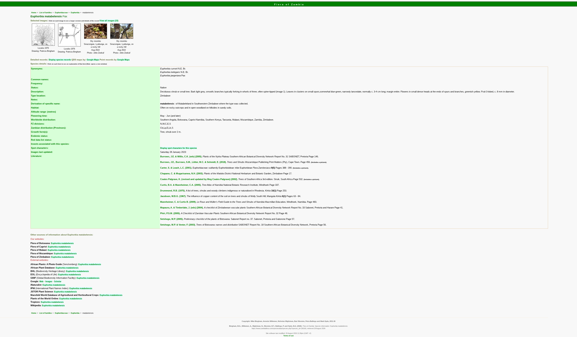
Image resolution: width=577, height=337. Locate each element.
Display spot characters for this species (178, 148)
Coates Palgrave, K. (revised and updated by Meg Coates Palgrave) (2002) (198, 179)
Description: (37, 91)
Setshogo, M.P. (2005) (171, 219)
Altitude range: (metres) (43, 111)
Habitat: (35, 107)
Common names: (40, 79)
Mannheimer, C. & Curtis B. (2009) (178, 202)
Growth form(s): (39, 132)
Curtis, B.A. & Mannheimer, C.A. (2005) (180, 185)
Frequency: (37, 83)
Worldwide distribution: (43, 119)
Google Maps (93, 60)
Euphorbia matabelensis (62, 243)
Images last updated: (42, 152)
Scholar (57, 281)
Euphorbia (75, 13)
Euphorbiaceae (61, 13)
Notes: (34, 99)
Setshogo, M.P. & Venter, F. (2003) (177, 224)
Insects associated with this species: (50, 144)
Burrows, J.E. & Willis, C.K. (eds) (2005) (180, 156)
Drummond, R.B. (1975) (172, 190)
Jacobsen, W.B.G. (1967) (173, 196)
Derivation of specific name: (45, 103)
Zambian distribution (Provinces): (48, 128)
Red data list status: (41, 140)
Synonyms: (37, 68)
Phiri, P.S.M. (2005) (170, 213)
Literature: (36, 156)
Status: (34, 87)
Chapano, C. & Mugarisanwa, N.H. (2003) (181, 173)
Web (41, 281)
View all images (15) (109, 21)
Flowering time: (39, 115)
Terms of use (288, 336)
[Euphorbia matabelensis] (43, 34)
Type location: (38, 95)
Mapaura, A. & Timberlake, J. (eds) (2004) (181, 207)
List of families (45, 13)
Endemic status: (39, 136)
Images (48, 281)
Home (33, 13)
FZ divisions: (37, 123)
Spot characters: (39, 148)
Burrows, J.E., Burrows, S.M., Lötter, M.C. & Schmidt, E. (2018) (193, 162)
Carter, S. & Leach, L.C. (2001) (175, 167)
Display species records (60, 60)
